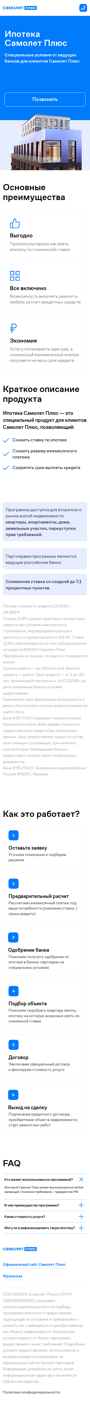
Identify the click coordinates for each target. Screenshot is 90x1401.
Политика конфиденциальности (31, 1392)
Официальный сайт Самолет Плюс (34, 1264)
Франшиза (12, 1275)
